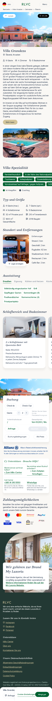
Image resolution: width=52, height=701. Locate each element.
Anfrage (11, 429)
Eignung (18, 281)
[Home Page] (7, 602)
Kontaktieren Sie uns (12, 650)
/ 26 (12, 238)
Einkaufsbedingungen (12, 667)
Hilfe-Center (8, 641)
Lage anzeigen (17, 264)
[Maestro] (9, 515)
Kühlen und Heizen (34, 281)
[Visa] (20, 522)
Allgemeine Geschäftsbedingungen (18, 663)
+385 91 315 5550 (12, 482)
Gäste (9, 413)
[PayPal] (43, 515)
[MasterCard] (20, 515)
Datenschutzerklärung (12, 671)
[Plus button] (26, 413)
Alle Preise (40, 437)
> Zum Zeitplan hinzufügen (37, 472)
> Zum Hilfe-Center (13, 472)
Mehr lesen (10, 122)
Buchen (34, 429)
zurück (10, 16)
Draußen (7, 281)
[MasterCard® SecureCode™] (32, 515)
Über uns (7, 646)
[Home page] (26, 4)
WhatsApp (32, 482)
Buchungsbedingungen (17, 437)
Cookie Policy (9, 676)
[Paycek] (43, 522)
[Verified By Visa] (9, 522)
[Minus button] (19, 413)
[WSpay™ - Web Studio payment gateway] (32, 522)
